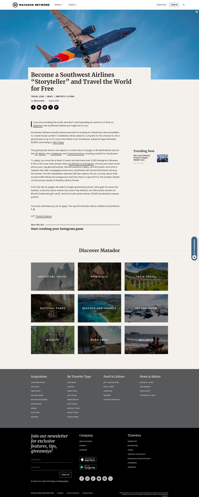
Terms (103, 264)
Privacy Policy (113, 264)
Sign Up (122, 258)
